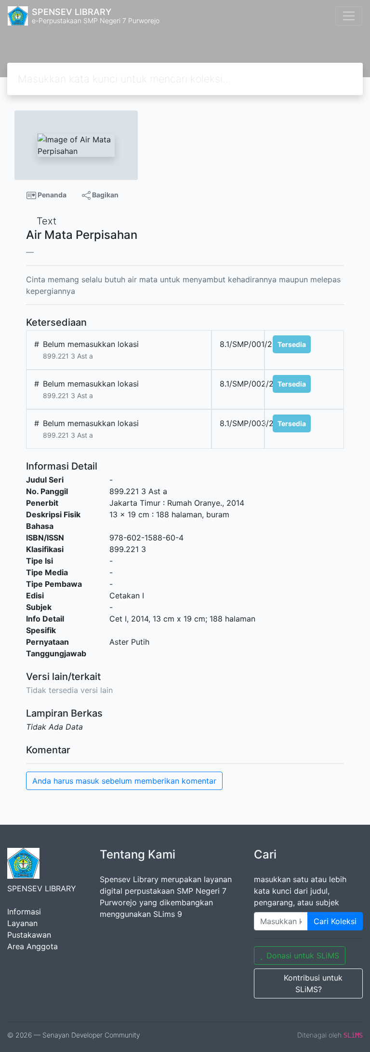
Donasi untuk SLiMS (302, 955)
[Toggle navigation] (348, 16)
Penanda (51, 195)
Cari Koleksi (335, 921)
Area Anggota (32, 946)
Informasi (24, 911)
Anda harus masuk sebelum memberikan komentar (124, 781)
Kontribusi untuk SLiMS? (313, 983)
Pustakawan (29, 935)
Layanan (22, 923)
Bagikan (105, 195)
